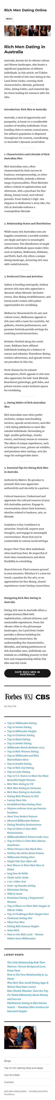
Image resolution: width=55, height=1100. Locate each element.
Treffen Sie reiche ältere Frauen (25, 853)
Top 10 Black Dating (18, 739)
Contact (9, 1082)
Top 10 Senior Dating (19, 727)
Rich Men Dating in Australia (24, 792)
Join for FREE (12, 1075)
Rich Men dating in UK (20, 784)
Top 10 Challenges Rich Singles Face (28, 914)
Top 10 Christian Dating (21, 735)
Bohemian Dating (17, 889)
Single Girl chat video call (22, 861)
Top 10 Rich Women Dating (23, 751)
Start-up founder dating (21, 885)
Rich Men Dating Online (25, 10)
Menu (9, 19)
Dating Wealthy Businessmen (24, 824)
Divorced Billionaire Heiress (23, 820)
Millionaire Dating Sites (21, 857)
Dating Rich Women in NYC (23, 796)
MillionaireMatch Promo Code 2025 (28, 836)
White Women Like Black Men (24, 849)
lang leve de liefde (17, 873)
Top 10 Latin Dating (18, 771)
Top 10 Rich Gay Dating (20, 767)
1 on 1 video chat (16, 881)
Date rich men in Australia (27, 673)
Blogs (7, 1061)
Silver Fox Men (16, 922)
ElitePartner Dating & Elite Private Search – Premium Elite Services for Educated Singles (28, 1007)
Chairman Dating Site (19, 918)
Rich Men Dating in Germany (24, 788)
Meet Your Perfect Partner (22, 816)
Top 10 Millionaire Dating (22, 723)
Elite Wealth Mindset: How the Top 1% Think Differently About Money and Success (27, 994)
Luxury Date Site (17, 800)
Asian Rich (13, 930)
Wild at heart (14, 893)
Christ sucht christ (18, 877)
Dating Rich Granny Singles (23, 926)
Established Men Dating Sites (24, 804)
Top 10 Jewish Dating (19, 743)
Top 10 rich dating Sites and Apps (23, 1068)
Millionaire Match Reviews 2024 (25, 747)
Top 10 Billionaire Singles (22, 731)
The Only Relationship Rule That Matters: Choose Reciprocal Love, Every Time (26, 966)
